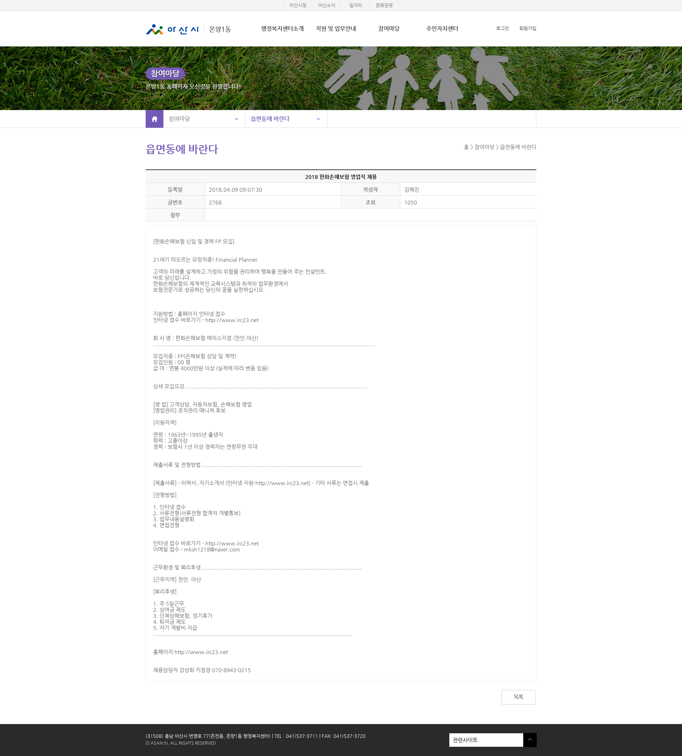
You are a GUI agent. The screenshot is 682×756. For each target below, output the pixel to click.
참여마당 (389, 28)
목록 (518, 697)
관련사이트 (463, 738)
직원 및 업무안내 (336, 28)
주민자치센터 (442, 28)
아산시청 (298, 5)
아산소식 (326, 5)
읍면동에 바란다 (270, 118)
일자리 (355, 5)
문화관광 (384, 5)
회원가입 (527, 28)
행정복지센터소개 (282, 28)
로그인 (502, 28)
